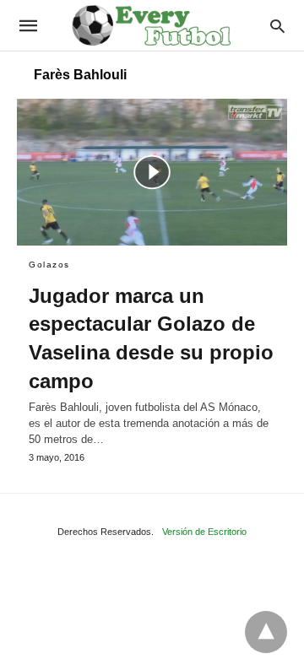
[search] (277, 25)
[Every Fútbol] (151, 25)
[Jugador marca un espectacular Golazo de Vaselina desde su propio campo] (152, 172)
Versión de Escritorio (204, 532)
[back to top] (266, 632)
